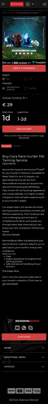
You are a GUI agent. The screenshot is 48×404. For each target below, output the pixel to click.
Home (4, 10)
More (7, 348)
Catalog (9, 366)
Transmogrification (38, 10)
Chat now (24, 337)
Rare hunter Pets (8, 13)
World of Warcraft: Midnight (19, 10)
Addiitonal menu (15, 357)
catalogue (18, 4)
